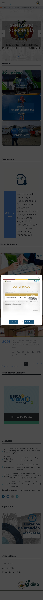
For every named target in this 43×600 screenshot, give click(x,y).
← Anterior (13, 321)
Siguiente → (29, 321)
